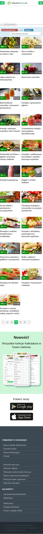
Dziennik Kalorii (9, 449)
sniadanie (28, 30)
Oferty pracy (8, 503)
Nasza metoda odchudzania (14, 445)
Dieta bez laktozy (10, 468)
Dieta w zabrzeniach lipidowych (16, 476)
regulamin (33, 528)
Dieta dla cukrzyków (11, 483)
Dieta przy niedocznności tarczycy (17, 472)
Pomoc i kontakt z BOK (12, 511)
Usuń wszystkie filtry (9, 30)
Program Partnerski (11, 507)
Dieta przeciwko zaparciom (14, 479)
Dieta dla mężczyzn (11, 465)
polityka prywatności (16, 530)
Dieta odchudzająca (11, 452)
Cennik (6, 456)
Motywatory (8, 498)
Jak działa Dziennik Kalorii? (14, 494)
